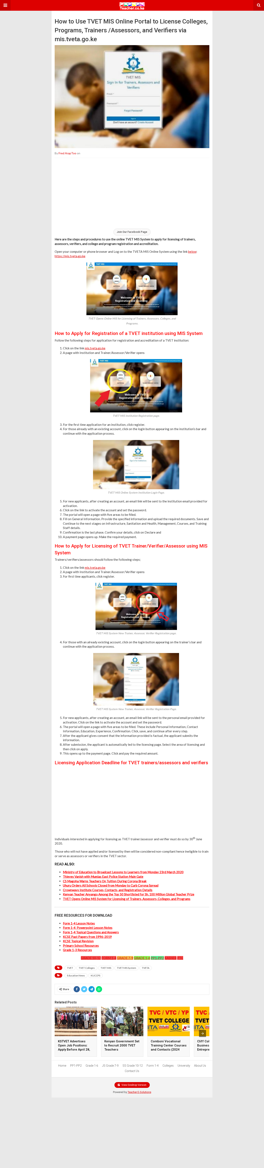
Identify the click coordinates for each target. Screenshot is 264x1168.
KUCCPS (95, 975)
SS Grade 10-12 (133, 1065)
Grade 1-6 (92, 1065)
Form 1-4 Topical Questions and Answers (91, 932)
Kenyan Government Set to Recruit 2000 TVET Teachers (121, 1045)
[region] (132, 193)
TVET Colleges (87, 967)
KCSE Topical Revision (78, 941)
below (192, 251)
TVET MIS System (126, 967)
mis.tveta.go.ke (95, 348)
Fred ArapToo (67, 153)
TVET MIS (106, 967)
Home (62, 1065)
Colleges (168, 1065)
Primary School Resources (81, 945)
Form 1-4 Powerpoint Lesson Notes (87, 927)
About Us (200, 1065)
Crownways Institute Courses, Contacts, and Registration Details (107, 890)
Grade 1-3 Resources (77, 950)
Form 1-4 (153, 1065)
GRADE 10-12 (91, 958)
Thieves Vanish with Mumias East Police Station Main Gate (103, 876)
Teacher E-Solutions (139, 1092)
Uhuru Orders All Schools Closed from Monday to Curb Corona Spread (110, 885)
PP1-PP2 (157, 958)
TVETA (145, 967)
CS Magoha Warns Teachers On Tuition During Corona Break (104, 881)
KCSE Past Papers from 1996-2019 (87, 937)
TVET (70, 967)
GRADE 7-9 (125, 958)
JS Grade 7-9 (110, 1065)
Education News (76, 975)
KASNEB (171, 958)
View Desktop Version (133, 1085)
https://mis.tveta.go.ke (70, 256)
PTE (180, 958)
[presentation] (202, 1033)
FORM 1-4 (108, 958)
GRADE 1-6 (142, 958)
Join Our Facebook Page (132, 231)
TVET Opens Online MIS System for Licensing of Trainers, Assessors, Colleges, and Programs (126, 899)
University (184, 1065)
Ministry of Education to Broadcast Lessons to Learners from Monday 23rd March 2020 (123, 872)
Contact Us (132, 1071)
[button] (5, 5)
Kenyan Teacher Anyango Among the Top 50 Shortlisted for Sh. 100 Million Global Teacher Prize (128, 894)
